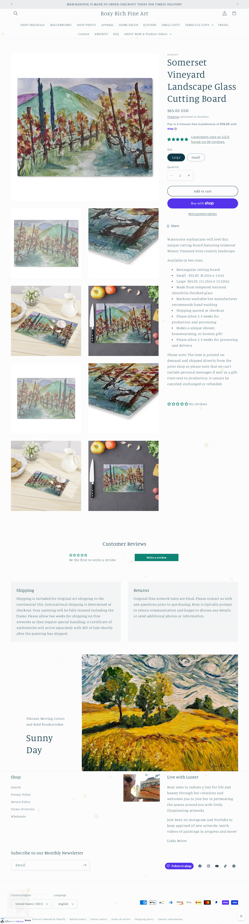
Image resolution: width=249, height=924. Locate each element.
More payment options (202, 213)
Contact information (170, 919)
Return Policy (20, 802)
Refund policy (78, 919)
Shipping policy (144, 919)
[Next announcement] (237, 4)
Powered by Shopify (53, 919)
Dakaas (26, 920)
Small (196, 157)
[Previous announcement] (12, 4)
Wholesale (18, 816)
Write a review (157, 557)
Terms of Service (23, 809)
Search (16, 787)
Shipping (173, 116)
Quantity (173, 166)
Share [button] (175, 226)
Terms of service (121, 919)
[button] (16, 13)
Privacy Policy (21, 794)
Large (176, 157)
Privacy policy (98, 919)
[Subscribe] (85, 865)
